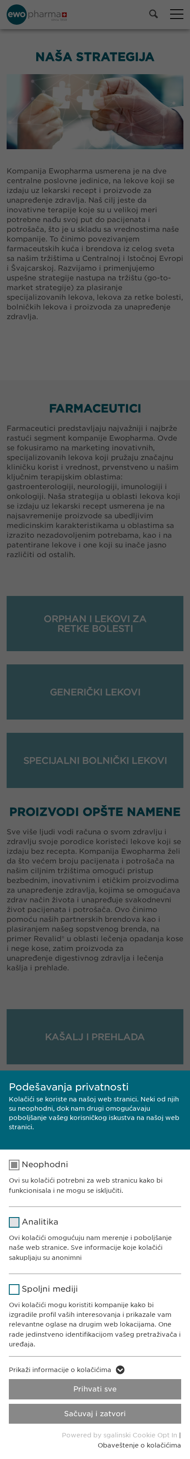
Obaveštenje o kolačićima (139, 1445)
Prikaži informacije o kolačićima (60, 1369)
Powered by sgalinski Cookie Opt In (120, 1435)
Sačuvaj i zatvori (95, 1414)
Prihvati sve (95, 1389)
